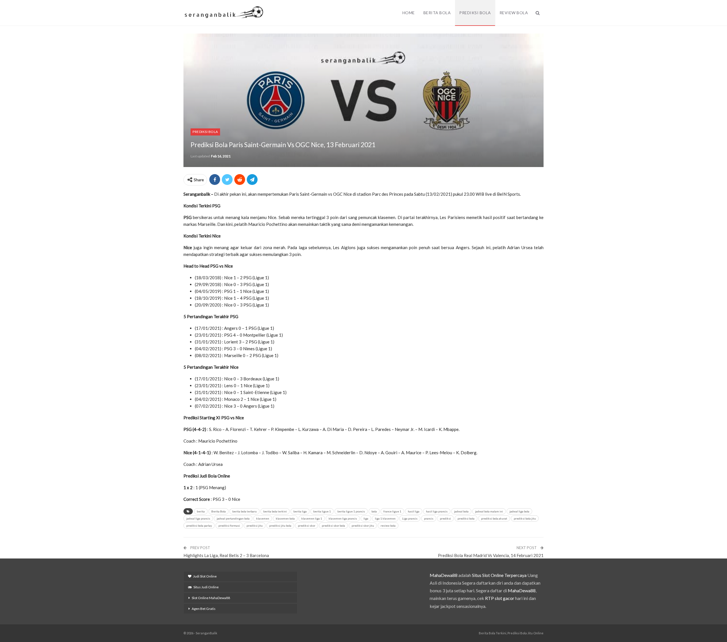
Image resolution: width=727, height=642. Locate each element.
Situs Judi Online (206, 587)
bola (374, 511)
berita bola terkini (275, 511)
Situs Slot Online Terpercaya (499, 575)
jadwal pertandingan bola (233, 518)
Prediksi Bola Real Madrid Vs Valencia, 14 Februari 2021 (491, 555)
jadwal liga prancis (198, 518)
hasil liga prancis (437, 511)
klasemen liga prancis (343, 518)
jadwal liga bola (519, 511)
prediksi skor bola (333, 525)
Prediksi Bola (475, 12)
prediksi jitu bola (280, 525)
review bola (388, 525)
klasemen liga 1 (311, 518)
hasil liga (413, 511)
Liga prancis (409, 518)
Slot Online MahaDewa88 (211, 598)
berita (201, 511)
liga (366, 518)
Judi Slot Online (205, 576)
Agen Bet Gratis (204, 608)
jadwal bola (461, 511)
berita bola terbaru (244, 511)
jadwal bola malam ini (489, 511)
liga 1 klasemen (385, 518)
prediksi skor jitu (363, 525)
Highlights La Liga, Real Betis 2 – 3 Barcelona (226, 555)
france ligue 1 (392, 511)
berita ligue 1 (322, 511)
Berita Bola (437, 12)
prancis (428, 518)
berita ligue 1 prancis (351, 511)
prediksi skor (306, 525)
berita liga (300, 511)
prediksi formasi (229, 525)
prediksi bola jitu (525, 518)
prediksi (445, 518)
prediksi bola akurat (494, 518)
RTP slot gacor (499, 598)
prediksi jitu (254, 525)
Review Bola (514, 12)
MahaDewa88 (443, 575)
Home (408, 12)
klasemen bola (285, 518)
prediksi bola (466, 518)
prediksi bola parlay (199, 525)
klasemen (262, 518)
